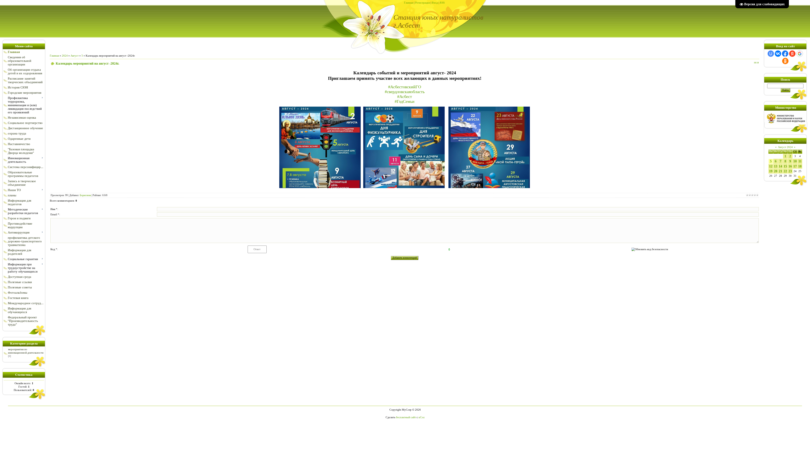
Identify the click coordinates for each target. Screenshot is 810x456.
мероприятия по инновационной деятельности (25, 351)
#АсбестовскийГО (404, 86)
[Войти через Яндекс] (792, 53)
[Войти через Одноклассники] (785, 61)
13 (775, 166)
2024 (65, 55)
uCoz (421, 417)
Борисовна (85, 195)
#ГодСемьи (404, 101)
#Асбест (404, 96)
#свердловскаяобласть (405, 91)
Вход (435, 2)
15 (785, 166)
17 (795, 166)
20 (775, 171)
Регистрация (422, 2)
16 (790, 166)
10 (795, 161)
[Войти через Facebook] (785, 53)
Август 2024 (785, 147)
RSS (442, 2)
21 (780, 171)
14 (780, 166)
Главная (408, 2)
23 (790, 171)
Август (74, 55)
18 (800, 166)
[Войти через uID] (771, 53)
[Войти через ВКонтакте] (778, 53)
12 (770, 166)
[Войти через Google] (799, 53)
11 (800, 161)
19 (770, 171)
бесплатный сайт (406, 417)
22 (785, 171)
